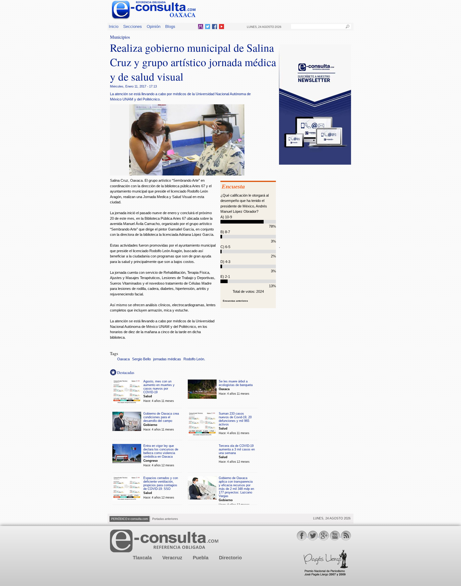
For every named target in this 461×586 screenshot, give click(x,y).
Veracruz (172, 557)
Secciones (132, 26)
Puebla (200, 557)
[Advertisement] (315, 202)
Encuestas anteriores (235, 300)
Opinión (153, 26)
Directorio (230, 557)
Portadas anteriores (165, 519)
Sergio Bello (141, 359)
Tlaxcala (142, 557)
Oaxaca (123, 359)
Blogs (170, 26)
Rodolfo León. (194, 359)
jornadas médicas (167, 359)
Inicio (113, 26)
